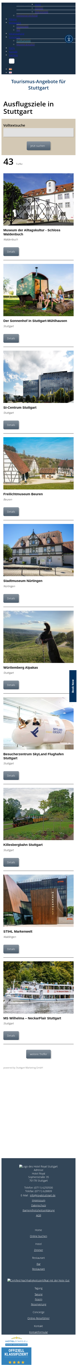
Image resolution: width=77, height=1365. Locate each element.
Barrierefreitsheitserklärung (39, 1210)
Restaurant (15, 22)
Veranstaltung (16, 33)
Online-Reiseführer (38, 1318)
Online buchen (38, 1236)
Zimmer (39, 8)
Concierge (14, 37)
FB (10, 60)
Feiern (38, 1299)
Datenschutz (38, 1205)
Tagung (38, 1294)
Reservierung (38, 1304)
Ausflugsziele (23, 40)
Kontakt (13, 51)
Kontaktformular (38, 1332)
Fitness (13, 19)
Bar (18, 30)
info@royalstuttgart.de (43, 1195)
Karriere (13, 55)
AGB (38, 1215)
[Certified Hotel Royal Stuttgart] (38, 1277)
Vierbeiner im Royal (27, 15)
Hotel (38, 4)
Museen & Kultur (25, 44)
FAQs (12, 48)
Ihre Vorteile (41, 12)
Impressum (38, 1200)
